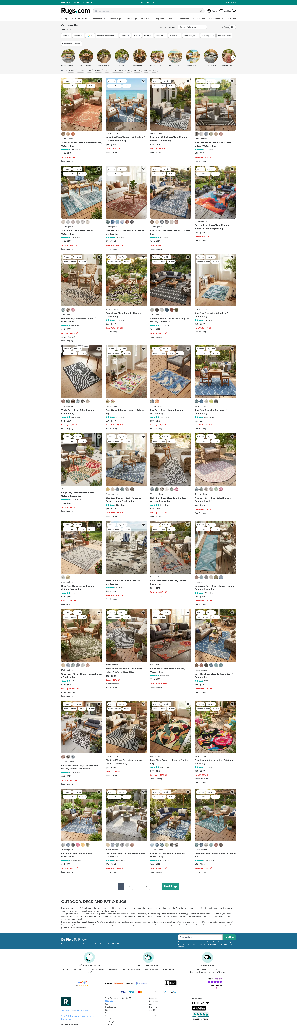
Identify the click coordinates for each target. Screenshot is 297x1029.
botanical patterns (159, 913)
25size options (201, 582)
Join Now (229, 937)
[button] (66, 35)
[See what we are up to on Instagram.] (198, 1003)
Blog (106, 1004)
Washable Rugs (98, 18)
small (89, 71)
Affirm (107, 1013)
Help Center (153, 1007)
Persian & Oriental (80, 18)
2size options (67, 139)
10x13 (146, 71)
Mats (170, 18)
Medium (137, 71)
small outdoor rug (136, 916)
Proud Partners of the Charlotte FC (118, 998)
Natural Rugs (115, 18)
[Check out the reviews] (201, 1016)
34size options (201, 849)
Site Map (108, 1010)
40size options (67, 489)
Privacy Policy (223, 942)
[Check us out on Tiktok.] (202, 1003)
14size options (156, 756)
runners (80, 71)
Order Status (230, 2)
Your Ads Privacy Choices (73, 1016)
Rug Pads (159, 18)
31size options (156, 314)
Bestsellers (109, 1016)
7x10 (107, 71)
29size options (156, 227)
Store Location (110, 1007)
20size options (201, 139)
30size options (112, 309)
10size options (112, 133)
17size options (112, 494)
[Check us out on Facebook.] (193, 1003)
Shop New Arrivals (148, 2)
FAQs (150, 1004)
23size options (201, 309)
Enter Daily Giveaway (113, 1022)
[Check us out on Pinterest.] (207, 1003)
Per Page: (224, 27)
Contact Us (152, 998)
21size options (156, 133)
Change (171, 27)
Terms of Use (67, 1010)
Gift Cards (109, 1001)
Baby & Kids (146, 18)
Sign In (214, 11)
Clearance (231, 18)
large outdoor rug (200, 916)
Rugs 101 (151, 1010)
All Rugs (64, 18)
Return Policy (153, 1013)
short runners (118, 71)
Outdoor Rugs (131, 18)
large (154, 71)
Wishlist (227, 11)
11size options (112, 227)
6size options (67, 582)
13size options (156, 665)
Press (150, 1019)
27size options (67, 227)
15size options (67, 406)
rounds (71, 71)
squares (98, 71)
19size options (201, 221)
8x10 (128, 71)
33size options (156, 494)
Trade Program (110, 1019)
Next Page (170, 886)
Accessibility (152, 1016)
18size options (112, 577)
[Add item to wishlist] (99, 81)
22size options (112, 665)
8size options (156, 406)
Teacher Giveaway (112, 1025)
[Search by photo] (95, 10)
